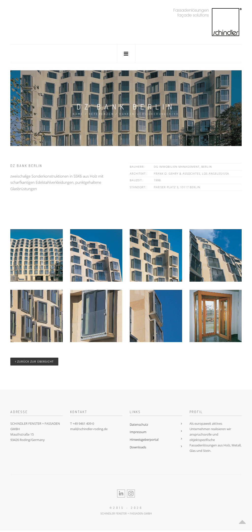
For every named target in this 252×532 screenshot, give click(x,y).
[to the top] (242, 521)
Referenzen (101, 114)
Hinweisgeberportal (144, 439)
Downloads (138, 447)
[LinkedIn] (121, 493)
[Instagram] (131, 493)
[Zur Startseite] (207, 21)
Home (78, 114)
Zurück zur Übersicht (35, 361)
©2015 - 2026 (126, 508)
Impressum (138, 432)
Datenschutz (139, 424)
